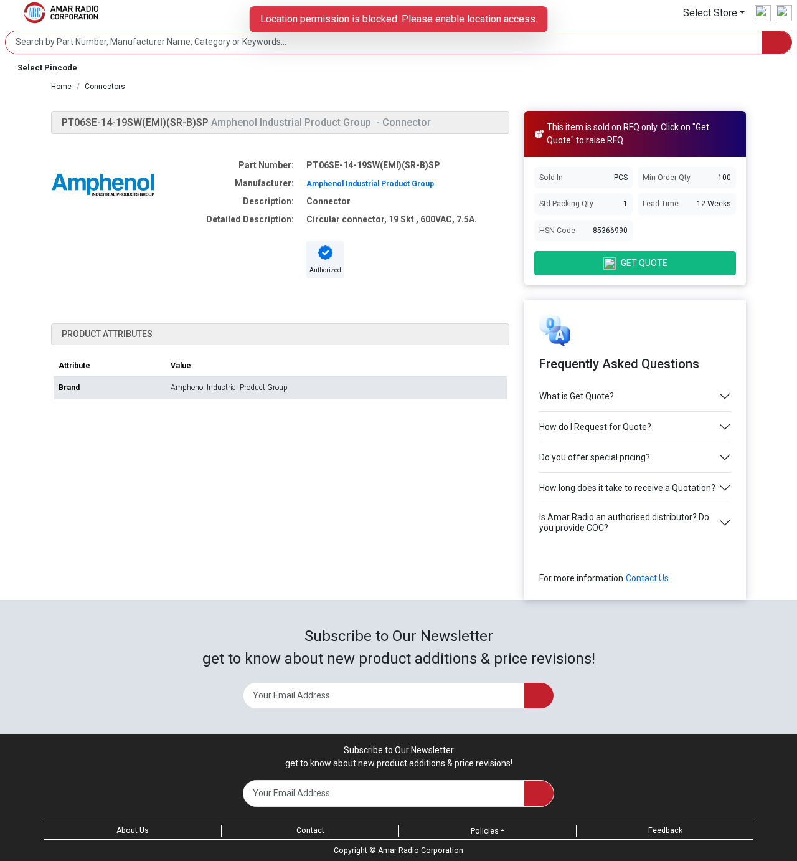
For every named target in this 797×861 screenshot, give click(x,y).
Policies (485, 831)
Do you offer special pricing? (594, 457)
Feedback (665, 830)
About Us (132, 830)
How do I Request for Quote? (595, 427)
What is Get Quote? (576, 396)
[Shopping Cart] (784, 13)
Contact (310, 830)
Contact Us (647, 578)
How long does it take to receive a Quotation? (627, 488)
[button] (714, 13)
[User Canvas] (763, 13)
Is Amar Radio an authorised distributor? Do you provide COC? (624, 522)
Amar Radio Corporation (420, 850)
